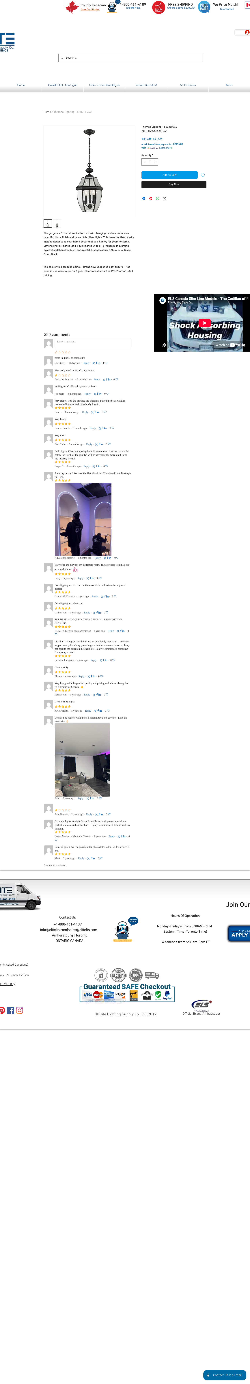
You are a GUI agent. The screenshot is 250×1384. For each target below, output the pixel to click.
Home (47, 112)
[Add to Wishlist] (202, 175)
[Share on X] (165, 198)
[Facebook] (10, 1010)
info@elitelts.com (53, 930)
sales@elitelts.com (82, 930)
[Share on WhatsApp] (158, 198)
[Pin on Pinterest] (151, 198)
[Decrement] (144, 162)
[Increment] (155, 162)
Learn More (165, 148)
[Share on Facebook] (144, 198)
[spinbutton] (150, 162)
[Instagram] (19, 1010)
